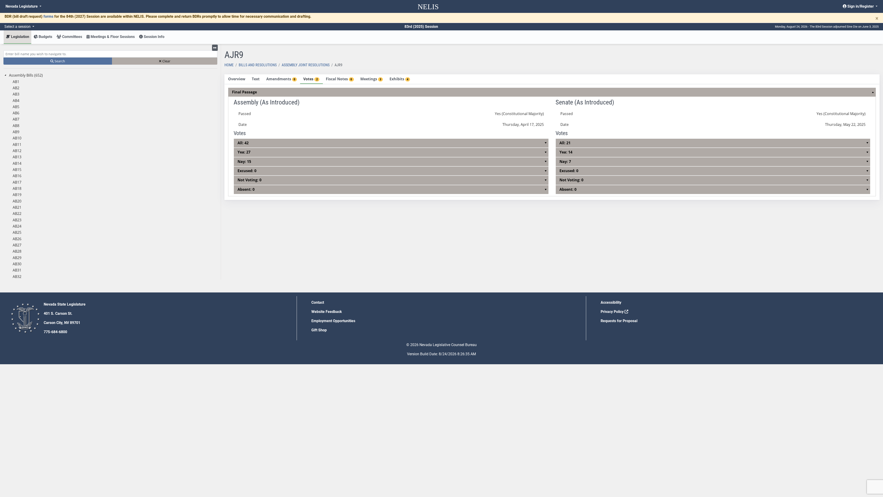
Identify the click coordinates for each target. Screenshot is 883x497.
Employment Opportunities (333, 321)
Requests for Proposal (619, 321)
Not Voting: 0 (249, 179)
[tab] (237, 79)
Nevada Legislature (22, 6)
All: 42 (243, 142)
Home (229, 65)
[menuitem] (552, 142)
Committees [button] (71, 37)
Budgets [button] (45, 37)
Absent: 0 (246, 189)
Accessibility (611, 302)
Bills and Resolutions (258, 65)
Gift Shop (319, 330)
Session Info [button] (153, 37)
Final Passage (244, 92)
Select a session (18, 26)
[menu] (552, 142)
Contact (317, 302)
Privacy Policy (613, 311)
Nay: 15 (244, 161)
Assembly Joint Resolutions (306, 65)
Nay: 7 (565, 161)
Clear (165, 61)
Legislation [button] (19, 37)
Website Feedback (326, 311)
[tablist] (552, 137)
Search (59, 61)
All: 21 (565, 142)
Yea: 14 (565, 152)
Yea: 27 (244, 152)
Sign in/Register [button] (860, 6)
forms (48, 16)
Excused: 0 (247, 170)
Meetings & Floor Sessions (112, 37)
